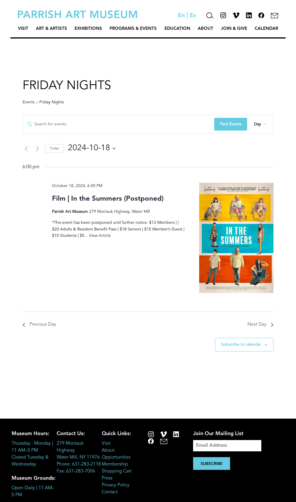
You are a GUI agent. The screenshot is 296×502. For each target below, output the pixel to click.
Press (107, 478)
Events (29, 102)
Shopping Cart (117, 471)
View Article (100, 236)
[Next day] (37, 148)
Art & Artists (51, 29)
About (205, 29)
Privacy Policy (116, 485)
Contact (110, 492)
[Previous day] (26, 148)
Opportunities (116, 457)
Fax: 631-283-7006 (76, 471)
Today (54, 148)
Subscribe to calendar (241, 344)
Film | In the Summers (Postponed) (108, 198)
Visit (23, 29)
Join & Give (234, 29)
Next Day (257, 324)
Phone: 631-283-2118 (79, 464)
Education (177, 29)
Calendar (266, 29)
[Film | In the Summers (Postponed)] (236, 238)
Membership (115, 464)
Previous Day (42, 324)
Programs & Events (133, 29)
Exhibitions (88, 29)
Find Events (230, 124)
